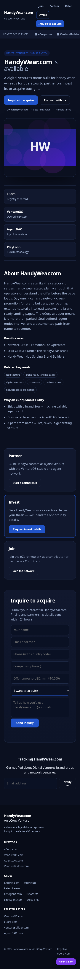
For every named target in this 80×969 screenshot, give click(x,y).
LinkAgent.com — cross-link (21, 899)
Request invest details (27, 529)
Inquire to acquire (50, 23)
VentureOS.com (13, 855)
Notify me (67, 783)
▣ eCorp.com (42, 34)
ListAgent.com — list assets (21, 894)
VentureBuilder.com (16, 866)
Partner (54, 6)
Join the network (23, 570)
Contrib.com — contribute (20, 883)
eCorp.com (10, 849)
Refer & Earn (66, 961)
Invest (43, 15)
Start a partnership (25, 482)
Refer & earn (12, 888)
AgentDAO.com (13, 860)
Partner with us (55, 100)
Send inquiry (25, 722)
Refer (68, 6)
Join (41, 6)
